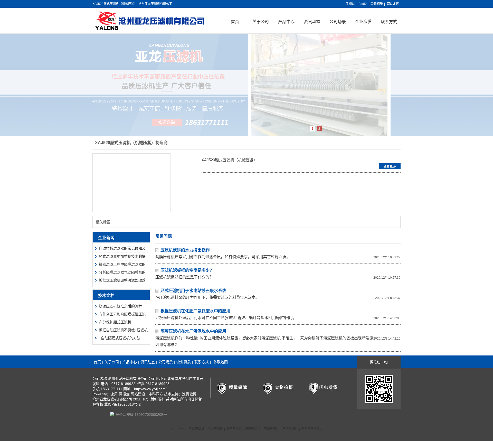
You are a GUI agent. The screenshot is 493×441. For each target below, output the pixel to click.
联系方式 (389, 22)
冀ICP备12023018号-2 (122, 404)
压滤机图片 (271, 429)
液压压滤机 (234, 429)
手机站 (350, 4)
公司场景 (337, 22)
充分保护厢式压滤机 (115, 322)
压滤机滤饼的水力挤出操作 (185, 250)
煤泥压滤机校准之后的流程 (120, 306)
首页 (235, 22)
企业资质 (363, 22)
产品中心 (286, 22)
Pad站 (362, 4)
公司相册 (377, 4)
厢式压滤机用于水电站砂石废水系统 (193, 290)
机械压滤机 (215, 429)
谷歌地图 (220, 362)
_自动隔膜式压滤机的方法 (119, 338)
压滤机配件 (290, 429)
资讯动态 (312, 22)
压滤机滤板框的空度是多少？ (187, 270)
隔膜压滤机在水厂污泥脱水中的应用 (193, 331)
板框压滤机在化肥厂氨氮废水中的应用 (195, 311)
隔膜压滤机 (252, 429)
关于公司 (260, 22)
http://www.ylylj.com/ (150, 389)
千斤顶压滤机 (310, 429)
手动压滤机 (196, 429)
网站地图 (393, 4)
